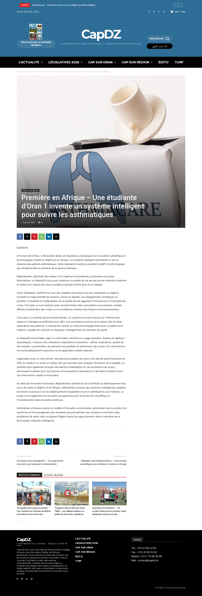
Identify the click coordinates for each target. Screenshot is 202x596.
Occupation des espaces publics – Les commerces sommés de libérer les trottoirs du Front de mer (34, 511)
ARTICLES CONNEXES (29, 475)
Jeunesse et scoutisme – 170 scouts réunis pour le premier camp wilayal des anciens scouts (109, 511)
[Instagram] (154, 11)
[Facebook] (149, 11)
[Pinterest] (34, 236)
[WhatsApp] (42, 236)
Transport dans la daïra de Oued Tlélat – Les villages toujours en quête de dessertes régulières (69, 511)
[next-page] (24, 521)
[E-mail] (56, 236)
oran (37, 190)
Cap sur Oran (32, 71)
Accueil (20, 71)
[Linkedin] (49, 236)
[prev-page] (19, 521)
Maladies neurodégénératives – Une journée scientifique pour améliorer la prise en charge (103, 462)
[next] (180, 5)
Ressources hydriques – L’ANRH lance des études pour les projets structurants (74, 5)
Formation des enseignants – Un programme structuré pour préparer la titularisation (40, 462)
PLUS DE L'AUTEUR (53, 475)
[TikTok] (158, 11)
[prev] (175, 5)
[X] (163, 11)
